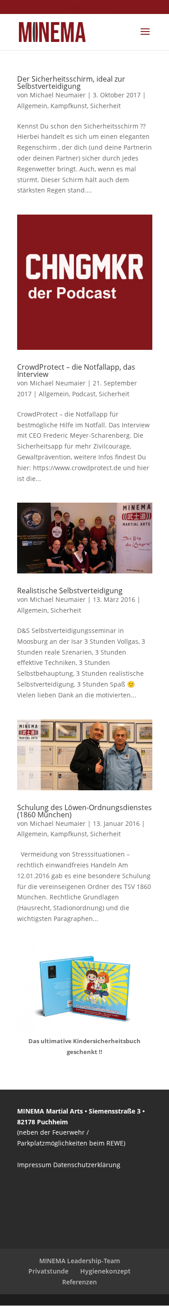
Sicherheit (105, 105)
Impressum (34, 1164)
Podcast (84, 394)
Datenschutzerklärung (86, 1164)
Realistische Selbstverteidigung (70, 591)
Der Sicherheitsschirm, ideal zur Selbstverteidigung (71, 82)
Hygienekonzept (105, 1271)
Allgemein (32, 105)
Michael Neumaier (58, 95)
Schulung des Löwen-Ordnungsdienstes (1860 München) (84, 811)
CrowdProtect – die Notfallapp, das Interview (76, 370)
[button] (16, 1290)
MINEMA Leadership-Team (79, 1260)
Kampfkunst (68, 105)
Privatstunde (48, 1271)
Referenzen (79, 1282)
